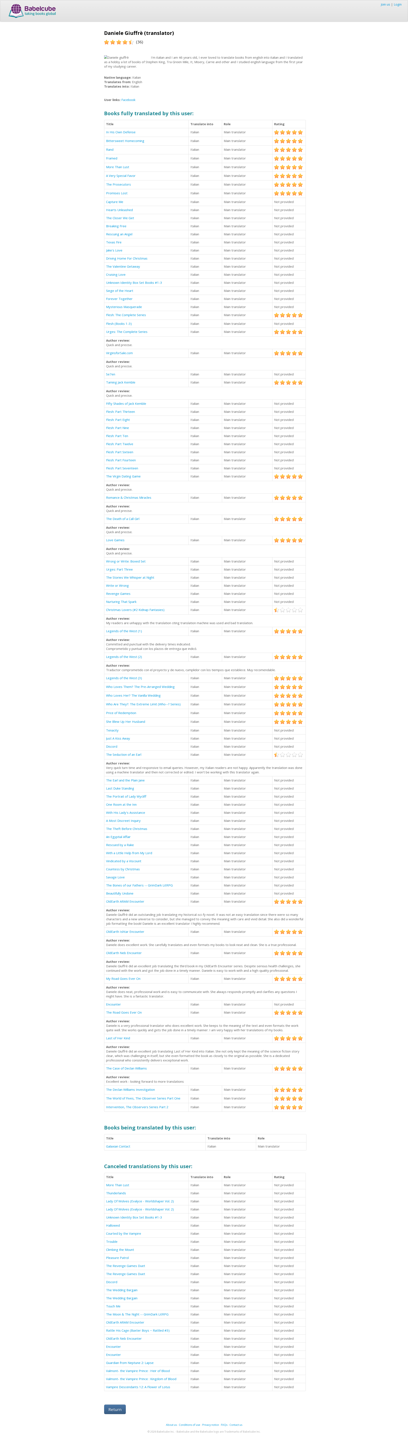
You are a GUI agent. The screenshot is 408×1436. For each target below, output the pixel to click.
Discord (111, 746)
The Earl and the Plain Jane (125, 780)
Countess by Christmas (123, 869)
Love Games (115, 540)
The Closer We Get (120, 218)
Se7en (110, 374)
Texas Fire (114, 242)
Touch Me (113, 1306)
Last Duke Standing (120, 788)
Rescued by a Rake (120, 845)
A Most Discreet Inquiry (123, 820)
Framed (111, 158)
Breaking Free (116, 226)
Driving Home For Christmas (126, 258)
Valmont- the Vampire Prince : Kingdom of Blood (141, 1379)
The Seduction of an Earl (123, 754)
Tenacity (112, 730)
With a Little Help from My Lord (129, 853)
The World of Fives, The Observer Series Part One (143, 1098)
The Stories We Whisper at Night (130, 577)
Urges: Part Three (119, 569)
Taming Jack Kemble (120, 382)
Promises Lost (117, 193)
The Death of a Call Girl (122, 519)
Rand (109, 149)
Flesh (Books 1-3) (119, 323)
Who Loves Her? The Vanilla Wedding (133, 695)
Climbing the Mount (120, 1249)
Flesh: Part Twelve (119, 444)
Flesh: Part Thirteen (120, 411)
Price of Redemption (121, 713)
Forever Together (119, 299)
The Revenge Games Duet (125, 1266)
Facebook (128, 100)
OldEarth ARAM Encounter (125, 901)
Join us (385, 4)
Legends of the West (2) (124, 657)
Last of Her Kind (118, 1038)
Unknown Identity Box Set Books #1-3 (134, 282)
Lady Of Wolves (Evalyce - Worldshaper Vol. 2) (140, 1201)
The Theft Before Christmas (126, 829)
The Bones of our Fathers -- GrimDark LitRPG (139, 885)
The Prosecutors (118, 184)
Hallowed (113, 1225)
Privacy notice (210, 1425)
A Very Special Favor (121, 175)
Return (115, 1409)
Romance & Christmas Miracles (128, 497)
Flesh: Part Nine (117, 428)
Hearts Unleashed (119, 210)
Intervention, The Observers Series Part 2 (137, 1107)
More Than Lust (117, 167)
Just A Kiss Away (118, 738)
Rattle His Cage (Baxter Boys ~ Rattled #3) (138, 1330)
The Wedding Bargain (121, 1290)
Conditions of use (189, 1425)
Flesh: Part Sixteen (119, 452)
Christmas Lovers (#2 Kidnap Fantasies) (135, 610)
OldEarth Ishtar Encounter (125, 931)
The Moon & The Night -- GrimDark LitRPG (137, 1314)
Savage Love (115, 877)
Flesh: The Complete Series (126, 315)
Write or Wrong (117, 585)
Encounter (113, 1004)
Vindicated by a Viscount (123, 861)
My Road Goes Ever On (123, 978)
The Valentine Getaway (123, 266)
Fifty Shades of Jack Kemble (126, 403)
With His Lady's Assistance (125, 812)
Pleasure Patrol (117, 1258)
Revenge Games (118, 593)
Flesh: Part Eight (118, 420)
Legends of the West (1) (124, 631)
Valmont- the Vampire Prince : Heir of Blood (138, 1371)
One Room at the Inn (121, 804)
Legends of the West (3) (124, 678)
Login (398, 4)
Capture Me (114, 202)
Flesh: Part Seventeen (122, 468)
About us (171, 1425)
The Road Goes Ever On (124, 1012)
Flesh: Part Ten (117, 436)
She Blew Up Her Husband (125, 721)
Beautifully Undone (119, 893)
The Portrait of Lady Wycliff (126, 796)
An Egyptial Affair (118, 837)
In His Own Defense (121, 132)
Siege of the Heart (119, 290)
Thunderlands (116, 1193)
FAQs (224, 1425)
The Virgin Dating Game (123, 476)
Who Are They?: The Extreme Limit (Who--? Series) (143, 704)
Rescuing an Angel (119, 234)
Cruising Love (116, 274)
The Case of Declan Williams (126, 1068)
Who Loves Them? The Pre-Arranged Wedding (140, 687)
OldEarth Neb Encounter (124, 953)
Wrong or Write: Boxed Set (126, 561)
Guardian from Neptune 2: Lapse (130, 1363)
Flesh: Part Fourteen (121, 460)
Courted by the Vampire (123, 1233)
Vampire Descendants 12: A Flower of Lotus (138, 1387)
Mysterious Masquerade (124, 307)
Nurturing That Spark (121, 601)
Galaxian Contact (118, 1146)
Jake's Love (114, 250)
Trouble (112, 1241)
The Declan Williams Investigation (130, 1089)
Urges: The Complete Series (126, 332)
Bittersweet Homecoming (125, 141)
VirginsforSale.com (119, 353)
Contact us (236, 1425)
